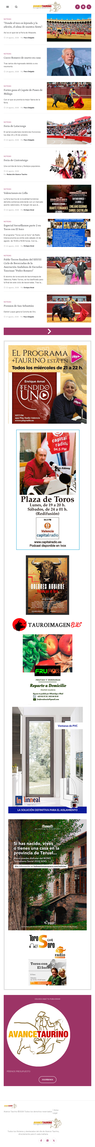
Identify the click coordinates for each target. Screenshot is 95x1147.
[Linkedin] (83, 6)
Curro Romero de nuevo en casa (22, 57)
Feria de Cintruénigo (16, 160)
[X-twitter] (88, 6)
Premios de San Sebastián (19, 305)
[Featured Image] (69, 28)
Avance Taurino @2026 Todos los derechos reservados (28, 1111)
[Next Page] (51, 331)
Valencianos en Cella (16, 193)
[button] (7, 7)
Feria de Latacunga (15, 126)
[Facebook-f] (77, 6)
